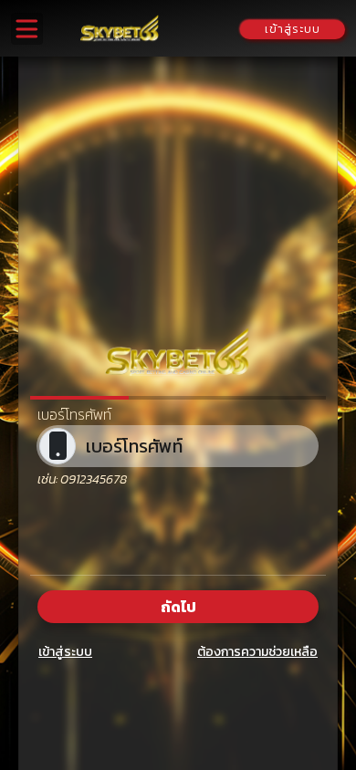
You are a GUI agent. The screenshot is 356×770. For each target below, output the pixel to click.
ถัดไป (178, 607)
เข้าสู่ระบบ (65, 651)
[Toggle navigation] (27, 29)
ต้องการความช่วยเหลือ (257, 651)
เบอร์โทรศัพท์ (74, 414)
